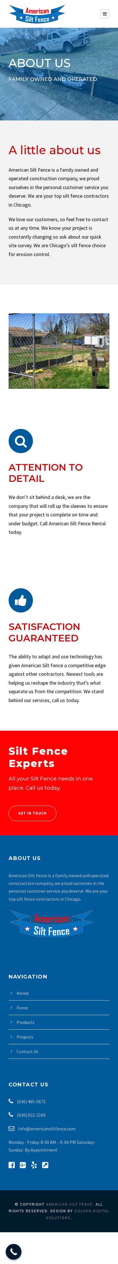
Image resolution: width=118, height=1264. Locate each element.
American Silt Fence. (70, 1204)
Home (23, 993)
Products (25, 1022)
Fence (22, 1008)
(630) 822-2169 (31, 1115)
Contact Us (27, 1051)
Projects (25, 1037)
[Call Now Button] (13, 1252)
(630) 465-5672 (31, 1101)
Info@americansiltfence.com (46, 1129)
